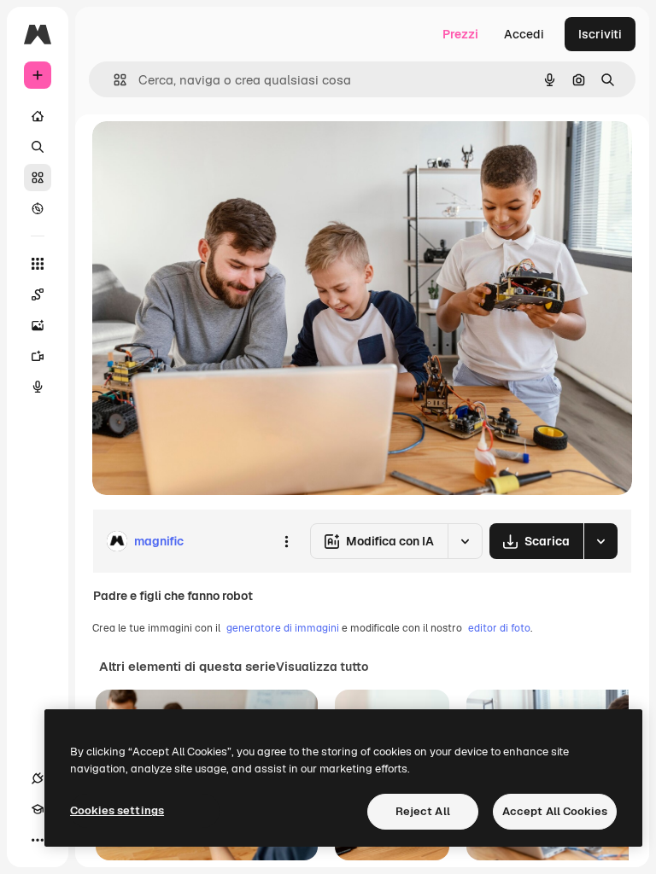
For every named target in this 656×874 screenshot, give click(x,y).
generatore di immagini (282, 628)
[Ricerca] (37, 146)
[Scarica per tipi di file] (600, 541)
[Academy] (37, 809)
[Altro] (37, 840)
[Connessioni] (37, 778)
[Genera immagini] (37, 325)
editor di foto (499, 628)
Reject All (422, 811)
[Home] (37, 116)
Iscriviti (600, 34)
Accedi (524, 34)
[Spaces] (37, 294)
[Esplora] (37, 208)
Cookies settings (117, 810)
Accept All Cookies (554, 811)
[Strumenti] (37, 263)
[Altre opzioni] (286, 541)
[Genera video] (37, 356)
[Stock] (37, 177)
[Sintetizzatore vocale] (37, 386)
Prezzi (460, 34)
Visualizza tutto (322, 666)
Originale (205, 153)
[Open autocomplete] (113, 79)
